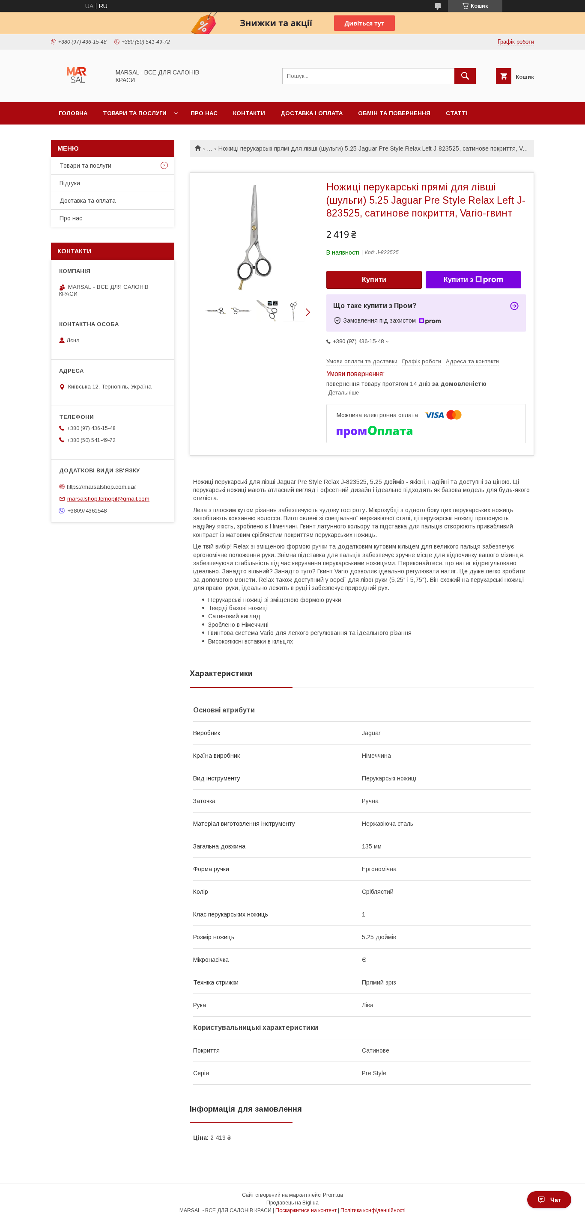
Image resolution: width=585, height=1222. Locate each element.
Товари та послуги (135, 113)
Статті (457, 113)
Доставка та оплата (88, 200)
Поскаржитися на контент (306, 1210)
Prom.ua (333, 1195)
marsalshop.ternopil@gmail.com (108, 498)
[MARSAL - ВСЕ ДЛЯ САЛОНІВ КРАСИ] (78, 91)
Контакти (249, 113)
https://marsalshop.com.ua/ (101, 486)
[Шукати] (465, 76)
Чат (555, 1199)
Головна (73, 113)
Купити (374, 279)
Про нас (204, 113)
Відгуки (70, 183)
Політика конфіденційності (373, 1210)
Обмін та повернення (394, 113)
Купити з (458, 279)
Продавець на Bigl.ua (292, 1203)
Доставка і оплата (312, 113)
